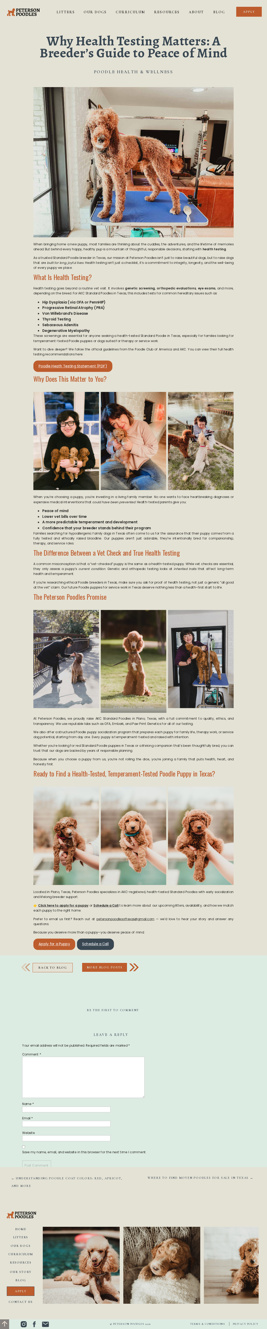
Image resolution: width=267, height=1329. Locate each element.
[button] (104, 967)
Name (28, 1104)
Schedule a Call (95, 944)
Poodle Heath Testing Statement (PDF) (73, 366)
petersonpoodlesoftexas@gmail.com (125, 919)
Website (28, 1133)
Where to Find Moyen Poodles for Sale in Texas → (200, 1178)
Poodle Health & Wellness (133, 72)
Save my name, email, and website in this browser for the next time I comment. (84, 1152)
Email (27, 1118)
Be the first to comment (113, 1010)
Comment (31, 1054)
